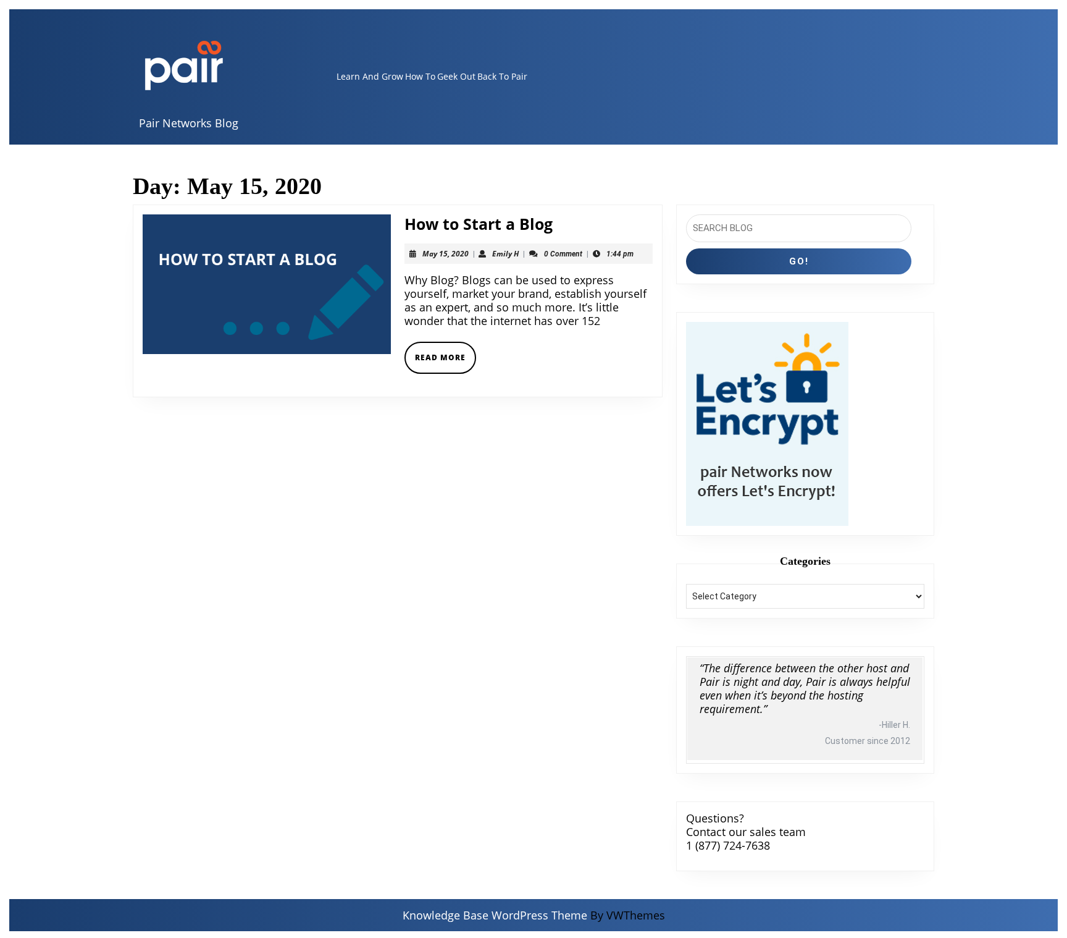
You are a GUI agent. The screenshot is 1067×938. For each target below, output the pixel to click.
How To (420, 76)
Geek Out (456, 76)
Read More (445, 362)
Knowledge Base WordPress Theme (495, 915)
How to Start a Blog (478, 223)
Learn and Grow (370, 76)
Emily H (505, 253)
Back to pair (502, 76)
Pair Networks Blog (188, 123)
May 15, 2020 (445, 253)
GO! (799, 261)
